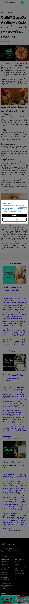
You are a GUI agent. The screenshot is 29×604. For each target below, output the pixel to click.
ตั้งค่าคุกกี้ (14, 219)
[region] (14, 211)
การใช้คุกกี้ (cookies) (20, 208)
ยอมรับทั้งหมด (15, 215)
